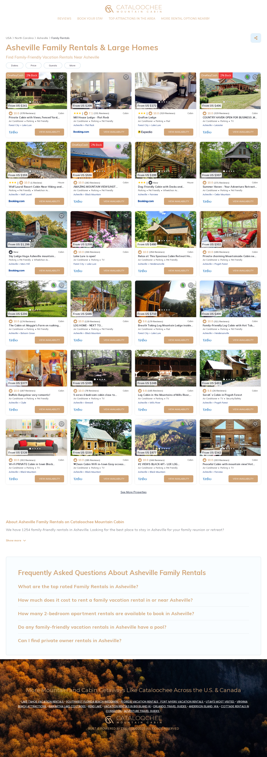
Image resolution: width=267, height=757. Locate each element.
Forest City (14, 125)
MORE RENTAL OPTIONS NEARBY (185, 18)
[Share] (256, 38)
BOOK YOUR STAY (90, 18)
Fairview (154, 194)
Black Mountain (93, 194)
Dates (14, 65)
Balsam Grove (28, 333)
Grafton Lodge (147, 117)
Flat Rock (89, 125)
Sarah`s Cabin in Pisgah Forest (222, 394)
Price (33, 65)
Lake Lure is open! (84, 256)
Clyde (23, 402)
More (72, 65)
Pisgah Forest (221, 264)
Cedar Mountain (222, 194)
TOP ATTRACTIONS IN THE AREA (132, 18)
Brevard (89, 402)
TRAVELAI (128, 728)
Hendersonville (157, 264)
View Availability (49, 132)
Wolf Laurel (26, 194)
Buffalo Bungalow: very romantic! (29, 394)
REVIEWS (64, 18)
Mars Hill (25, 264)
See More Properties (134, 492)
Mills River (155, 402)
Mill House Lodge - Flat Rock (91, 117)
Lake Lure (26, 125)
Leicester (218, 125)
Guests (53, 65)
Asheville (77, 125)
